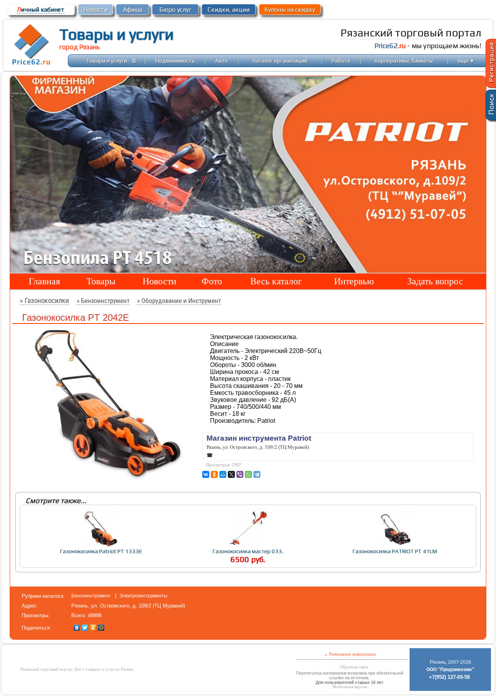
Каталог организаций (280, 60)
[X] (231, 474)
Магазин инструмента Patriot (259, 438)
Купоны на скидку (289, 9)
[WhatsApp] (248, 474)
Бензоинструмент (91, 596)
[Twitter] (85, 628)
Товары (100, 281)
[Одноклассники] (93, 628)
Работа (341, 60)
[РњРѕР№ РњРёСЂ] (222, 474)
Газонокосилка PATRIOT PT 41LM (395, 551)
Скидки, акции (229, 9)
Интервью (354, 281)
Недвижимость (175, 60)
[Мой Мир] (101, 628)
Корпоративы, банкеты (404, 60)
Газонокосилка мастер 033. (248, 551)
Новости (95, 9)
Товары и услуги (116, 34)
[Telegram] (256, 474)
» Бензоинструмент (103, 301)
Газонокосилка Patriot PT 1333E (101, 551)
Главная (44, 281)
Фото (212, 281)
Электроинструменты (143, 596)
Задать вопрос (435, 281)
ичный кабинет (40, 9)
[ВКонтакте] (77, 628)
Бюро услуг (175, 9)
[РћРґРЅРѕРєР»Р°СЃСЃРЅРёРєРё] (214, 474)
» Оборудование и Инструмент (179, 301)
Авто (221, 60)
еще (466, 60)
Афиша (132, 9)
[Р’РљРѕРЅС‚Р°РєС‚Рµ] (205, 474)
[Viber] (239, 474)
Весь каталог (276, 281)
